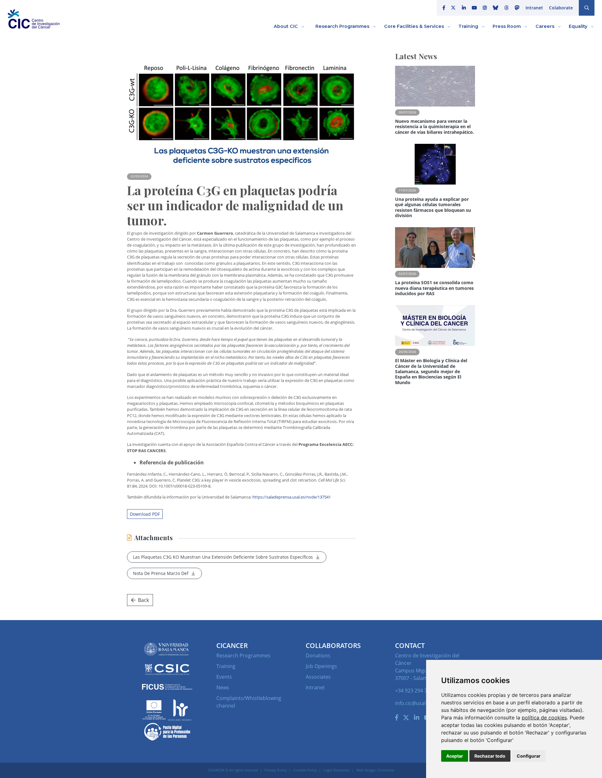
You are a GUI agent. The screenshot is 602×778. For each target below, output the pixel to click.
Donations (318, 655)
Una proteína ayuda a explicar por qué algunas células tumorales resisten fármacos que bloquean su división (433, 207)
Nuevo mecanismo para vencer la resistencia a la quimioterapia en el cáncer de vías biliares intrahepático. (434, 126)
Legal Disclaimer (337, 770)
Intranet (534, 8)
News (222, 687)
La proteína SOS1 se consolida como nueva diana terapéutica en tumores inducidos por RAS (434, 287)
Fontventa (385, 770)
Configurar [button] (529, 756)
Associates (318, 676)
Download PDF (145, 514)
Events (224, 676)
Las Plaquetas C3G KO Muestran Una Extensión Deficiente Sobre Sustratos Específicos (223, 557)
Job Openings (321, 666)
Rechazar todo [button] (489, 756)
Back (143, 600)
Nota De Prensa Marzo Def (160, 573)
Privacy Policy (276, 770)
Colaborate (561, 8)
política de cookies (544, 717)
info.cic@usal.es (413, 703)
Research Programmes (243, 655)
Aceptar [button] (454, 756)
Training (225, 666)
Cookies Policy (305, 770)
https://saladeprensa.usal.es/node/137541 (291, 497)
